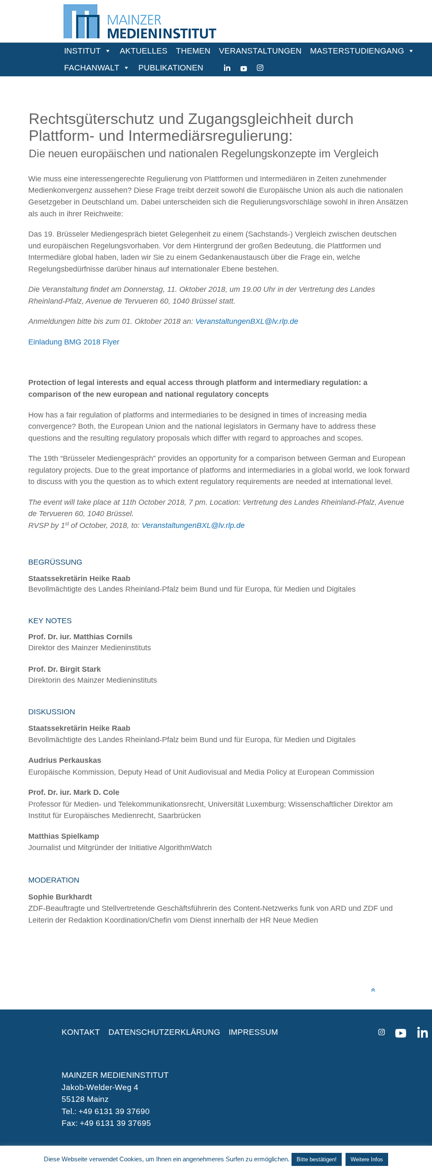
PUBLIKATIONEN (170, 67)
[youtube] (243, 67)
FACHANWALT (91, 67)
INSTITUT (82, 50)
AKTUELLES (143, 50)
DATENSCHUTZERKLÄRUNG (164, 1032)
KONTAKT (81, 1032)
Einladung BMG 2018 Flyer (73, 341)
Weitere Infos (367, 1159)
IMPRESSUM (253, 1032)
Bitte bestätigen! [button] (317, 1159)
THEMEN (193, 50)
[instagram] (260, 67)
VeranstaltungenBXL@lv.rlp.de (246, 321)
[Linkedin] (227, 67)
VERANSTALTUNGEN (260, 50)
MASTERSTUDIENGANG (357, 50)
